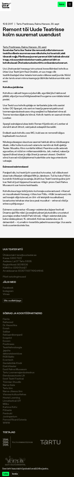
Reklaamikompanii (12, 334)
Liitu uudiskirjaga (12, 300)
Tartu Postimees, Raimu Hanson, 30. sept (24, 47)
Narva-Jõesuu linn (13, 391)
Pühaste (7, 410)
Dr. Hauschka (10, 325)
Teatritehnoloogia (12, 347)
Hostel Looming (11, 397)
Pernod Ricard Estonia (15, 419)
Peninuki (7, 413)
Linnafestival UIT (12, 400)
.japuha (6, 350)
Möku (6, 403)
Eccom (6, 340)
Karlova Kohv (10, 407)
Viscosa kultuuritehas (14, 394)
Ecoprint (7, 337)
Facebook (8, 287)
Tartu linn (8, 388)
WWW (6, 422)
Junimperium (10, 416)
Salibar (6, 331)
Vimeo (6, 294)
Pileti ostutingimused (14, 276)
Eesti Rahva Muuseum (15, 369)
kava (61, 4)
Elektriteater (9, 366)
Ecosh (6, 328)
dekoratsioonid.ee (12, 353)
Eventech (8, 359)
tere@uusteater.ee (26, 255)
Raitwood (8, 322)
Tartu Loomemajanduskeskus (18, 372)
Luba (5, 473)
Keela (15, 473)
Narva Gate (9, 385)
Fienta (6, 319)
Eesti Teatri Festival (13, 378)
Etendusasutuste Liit (14, 375)
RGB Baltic (8, 356)
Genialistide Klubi (12, 363)
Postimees (8, 344)
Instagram (8, 291)
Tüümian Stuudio (12, 381)
